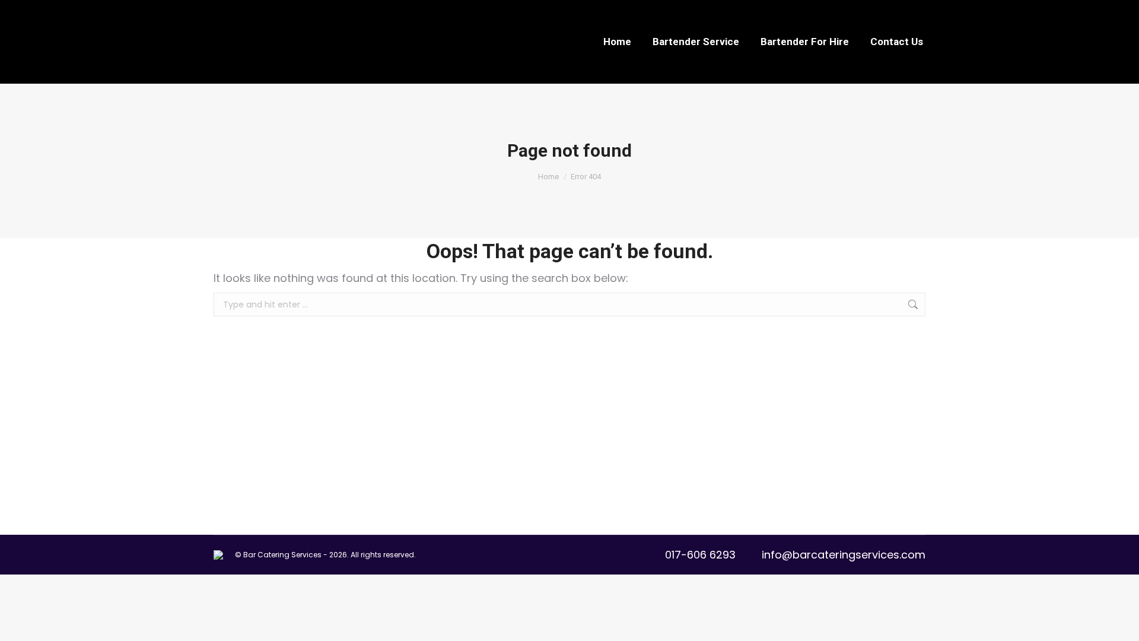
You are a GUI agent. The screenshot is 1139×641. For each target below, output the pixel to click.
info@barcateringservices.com (843, 554)
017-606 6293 (700, 554)
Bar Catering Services (282, 555)
